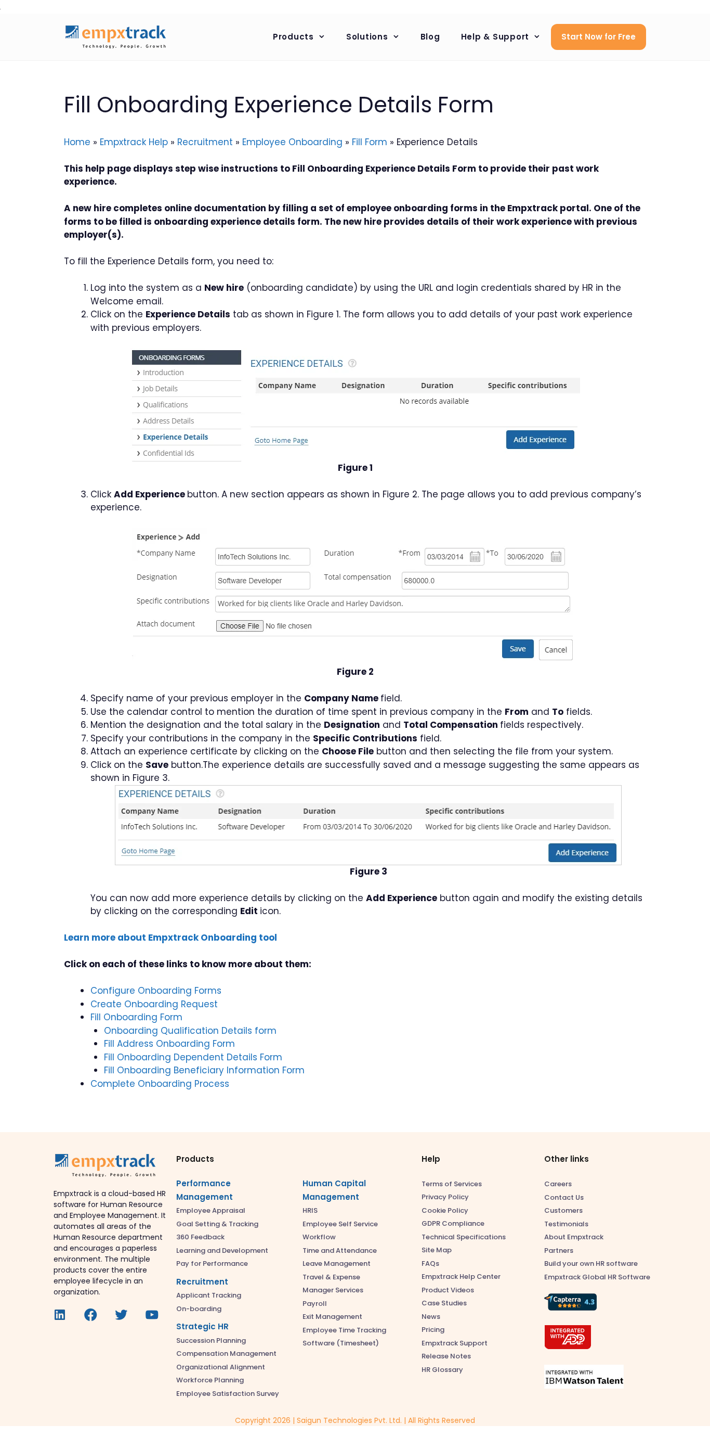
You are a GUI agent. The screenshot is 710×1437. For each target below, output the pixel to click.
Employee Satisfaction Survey (227, 1393)
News (431, 1316)
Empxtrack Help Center (461, 1276)
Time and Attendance (340, 1250)
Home (77, 142)
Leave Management (337, 1263)
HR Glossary (442, 1370)
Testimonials (566, 1224)
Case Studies (444, 1303)
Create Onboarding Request (154, 1004)
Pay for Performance (212, 1263)
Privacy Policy (445, 1197)
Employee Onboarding (292, 142)
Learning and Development (222, 1250)
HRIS (310, 1210)
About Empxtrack (573, 1237)
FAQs (430, 1263)
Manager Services (333, 1290)
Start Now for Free (598, 36)
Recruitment (205, 142)
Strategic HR (202, 1326)
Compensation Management (226, 1353)
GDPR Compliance (453, 1223)
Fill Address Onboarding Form (169, 1043)
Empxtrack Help (134, 142)
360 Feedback (200, 1237)
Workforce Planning (210, 1380)
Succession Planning (211, 1340)
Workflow (319, 1237)
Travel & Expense (331, 1277)
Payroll (315, 1303)
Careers (558, 1184)
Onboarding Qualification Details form (190, 1030)
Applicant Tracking (208, 1295)
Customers (563, 1210)
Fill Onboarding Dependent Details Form (193, 1057)
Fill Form (369, 142)
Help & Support (495, 36)
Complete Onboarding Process (159, 1083)
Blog (430, 36)
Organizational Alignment (220, 1367)
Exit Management (332, 1316)
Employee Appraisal (210, 1210)
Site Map (437, 1250)
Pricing (433, 1330)
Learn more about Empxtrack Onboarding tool (170, 937)
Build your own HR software (591, 1263)
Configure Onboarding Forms (155, 990)
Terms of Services (452, 1184)
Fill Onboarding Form (136, 1017)
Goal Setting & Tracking (217, 1224)
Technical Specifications (464, 1237)
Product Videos (448, 1290)
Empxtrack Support (455, 1343)
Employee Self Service (340, 1224)
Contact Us (564, 1197)
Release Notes (446, 1356)
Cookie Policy (445, 1210)
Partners (558, 1250)
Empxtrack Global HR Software (597, 1277)
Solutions (367, 36)
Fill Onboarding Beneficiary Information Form (204, 1070)
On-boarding (198, 1309)
